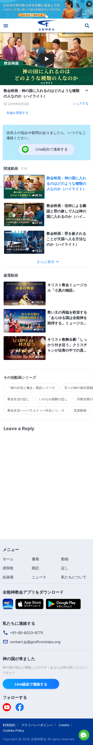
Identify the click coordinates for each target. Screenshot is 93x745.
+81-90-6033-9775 (26, 632)
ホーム (8, 559)
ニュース (39, 577)
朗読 (35, 568)
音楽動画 (80, 410)
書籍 (35, 559)
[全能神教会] (46, 26)
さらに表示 (46, 261)
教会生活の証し (18, 399)
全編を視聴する (17, 113)
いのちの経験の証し (53, 399)
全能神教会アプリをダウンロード (33, 592)
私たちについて (73, 577)
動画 (64, 559)
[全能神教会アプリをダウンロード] (8, 603)
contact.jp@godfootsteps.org (35, 642)
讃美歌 (8, 568)
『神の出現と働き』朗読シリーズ (31, 388)
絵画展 (8, 577)
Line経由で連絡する (37, 733)
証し (64, 568)
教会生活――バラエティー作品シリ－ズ (35, 410)
